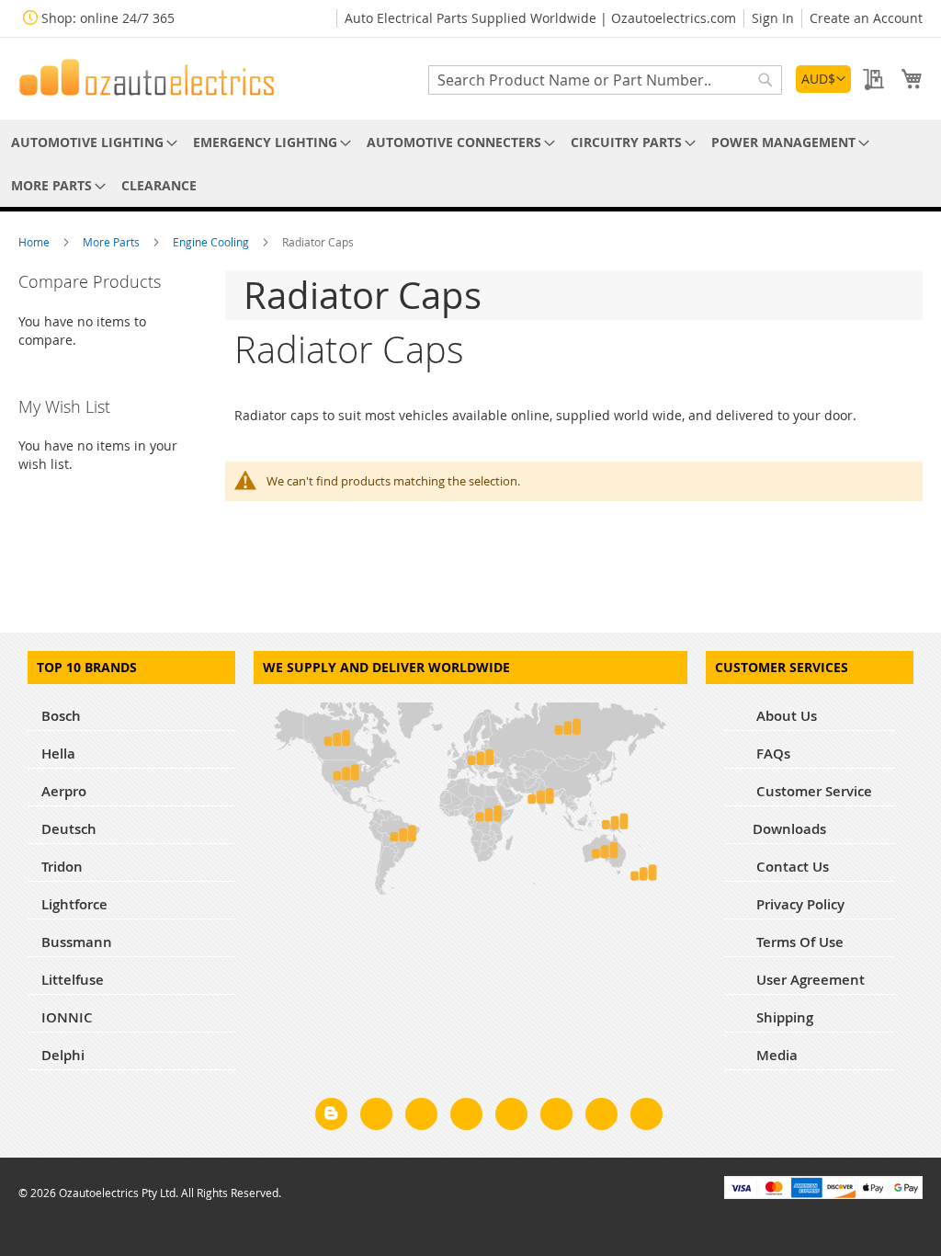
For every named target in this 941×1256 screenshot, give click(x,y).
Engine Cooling (212, 241)
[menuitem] (91, 142)
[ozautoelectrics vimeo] (646, 1117)
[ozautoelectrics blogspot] (331, 1114)
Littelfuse (72, 979)
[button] (823, 79)
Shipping (783, 1017)
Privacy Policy (799, 904)
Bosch (61, 715)
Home (35, 241)
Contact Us (791, 866)
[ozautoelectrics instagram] (421, 1117)
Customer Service (812, 791)
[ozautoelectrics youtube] (601, 1117)
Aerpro (63, 791)
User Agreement (809, 979)
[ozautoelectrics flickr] (556, 1117)
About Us (785, 715)
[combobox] (605, 80)
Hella (58, 753)
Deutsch (68, 829)
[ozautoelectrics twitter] (466, 1117)
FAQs (771, 753)
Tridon (62, 866)
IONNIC (67, 1017)
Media (775, 1055)
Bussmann (76, 942)
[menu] (470, 163)
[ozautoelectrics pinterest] (511, 1117)
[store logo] (147, 77)
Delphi (63, 1055)
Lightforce (74, 904)
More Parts (112, 241)
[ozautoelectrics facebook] (376, 1117)
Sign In (773, 18)
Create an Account (866, 18)
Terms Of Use (798, 942)
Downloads (789, 829)
